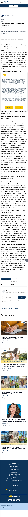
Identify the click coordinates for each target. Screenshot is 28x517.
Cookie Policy (22, 100)
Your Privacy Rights (14, 482)
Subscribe (21, 297)
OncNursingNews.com (14, 474)
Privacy (14, 477)
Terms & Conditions (14, 475)
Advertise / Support (14, 464)
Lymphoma (10, 308)
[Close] (25, 74)
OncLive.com (14, 472)
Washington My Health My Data (14, 480)
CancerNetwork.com (14, 469)
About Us (14, 463)
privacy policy (4, 301)
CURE (2, 16)
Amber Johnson (6, 340)
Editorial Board (14, 466)
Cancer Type (12, 5)
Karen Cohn (5, 423)
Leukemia (17, 308)
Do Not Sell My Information (14, 479)
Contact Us (14, 468)
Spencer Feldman (7, 368)
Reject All (9, 107)
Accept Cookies (19, 107)
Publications (4, 308)
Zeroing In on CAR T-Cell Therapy (16, 283)
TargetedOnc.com (14, 471)
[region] (14, 92)
